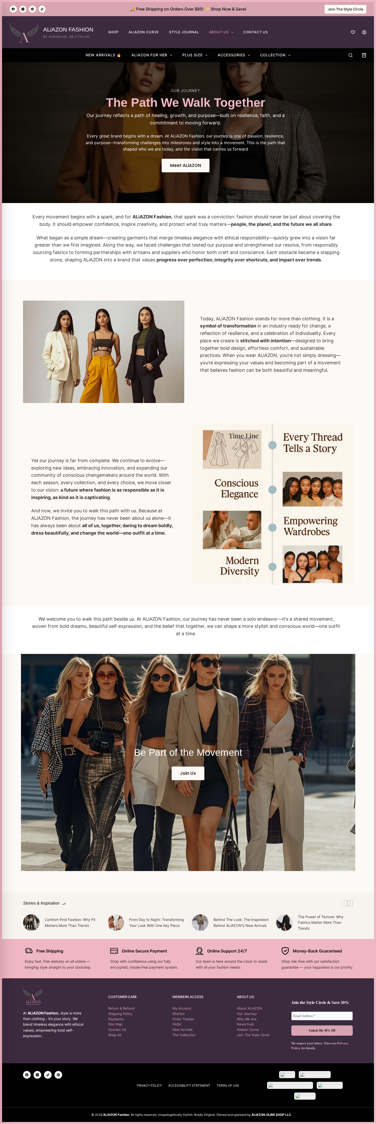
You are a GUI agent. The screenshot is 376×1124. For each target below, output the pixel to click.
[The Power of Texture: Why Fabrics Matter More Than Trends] (284, 922)
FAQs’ (176, 1024)
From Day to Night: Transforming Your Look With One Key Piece (156, 922)
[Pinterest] (32, 9)
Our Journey (247, 1014)
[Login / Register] (364, 32)
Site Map (115, 1024)
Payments (116, 1019)
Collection (272, 55)
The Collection (183, 1035)
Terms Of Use (228, 1085)
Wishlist (178, 1014)
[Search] (350, 55)
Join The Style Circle (345, 9)
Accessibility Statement (189, 1085)
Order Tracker (183, 1019)
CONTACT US (256, 32)
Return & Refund (121, 1008)
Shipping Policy (120, 1014)
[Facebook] (13, 9)
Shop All (114, 1035)
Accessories (231, 55)
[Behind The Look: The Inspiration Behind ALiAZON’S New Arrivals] (200, 922)
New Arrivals (182, 1029)
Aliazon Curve (248, 1029)
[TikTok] (42, 9)
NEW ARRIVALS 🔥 (103, 55)
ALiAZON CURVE (144, 32)
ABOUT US (218, 32)
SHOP (113, 32)
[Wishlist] (353, 32)
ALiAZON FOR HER (149, 55)
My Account (182, 1008)
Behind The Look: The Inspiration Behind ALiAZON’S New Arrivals (241, 922)
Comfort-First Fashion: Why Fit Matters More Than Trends (70, 922)
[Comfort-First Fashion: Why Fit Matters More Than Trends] (31, 922)
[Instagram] (23, 9)
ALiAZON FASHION (68, 29)
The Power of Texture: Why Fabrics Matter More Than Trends (321, 922)
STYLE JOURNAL (184, 32)
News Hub (245, 1024)
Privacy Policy (149, 1085)
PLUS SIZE (192, 55)
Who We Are (247, 1019)
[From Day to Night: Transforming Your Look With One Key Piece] (115, 922)
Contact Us (117, 1029)
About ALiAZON (249, 1008)
